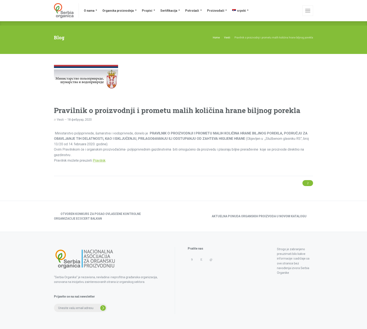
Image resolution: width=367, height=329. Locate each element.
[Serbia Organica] (63, 10)
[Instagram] (201, 259)
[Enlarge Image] (86, 82)
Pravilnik (99, 160)
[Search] (296, 10)
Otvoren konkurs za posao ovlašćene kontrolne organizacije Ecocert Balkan (97, 216)
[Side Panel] (307, 10)
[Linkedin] (211, 259)
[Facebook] (192, 259)
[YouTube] (201, 268)
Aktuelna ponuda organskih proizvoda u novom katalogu (259, 216)
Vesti (60, 119)
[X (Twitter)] (192, 268)
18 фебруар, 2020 (79, 119)
